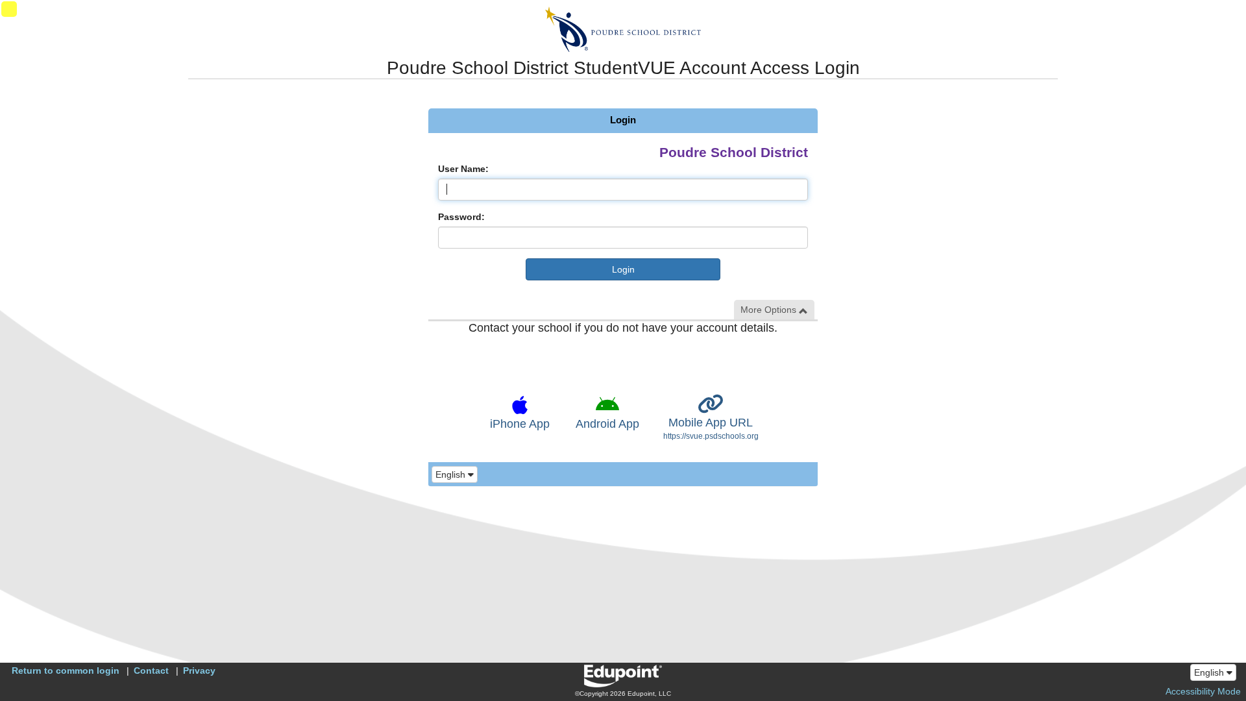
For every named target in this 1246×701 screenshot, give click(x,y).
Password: (461, 217)
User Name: (463, 169)
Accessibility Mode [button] (1203, 691)
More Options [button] (769, 309)
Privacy (199, 670)
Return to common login (65, 670)
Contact (151, 670)
